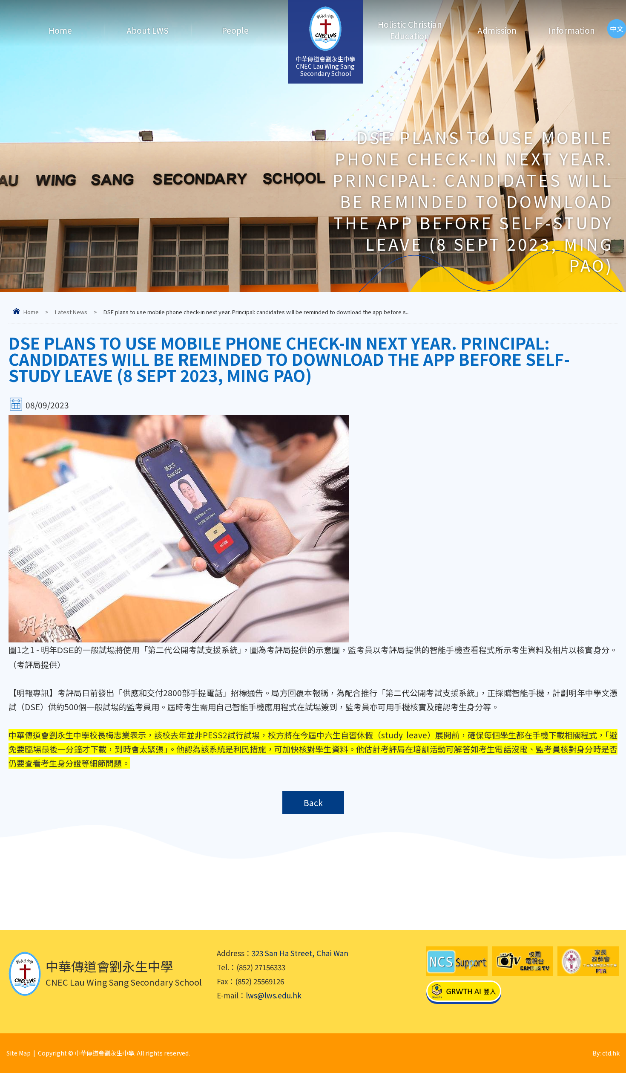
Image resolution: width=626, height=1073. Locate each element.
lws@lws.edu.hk (274, 995)
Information (571, 30)
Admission (497, 30)
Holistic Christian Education (410, 29)
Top (604, 1037)
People (235, 30)
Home (60, 30)
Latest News (71, 312)
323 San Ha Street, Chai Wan (300, 953)
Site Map (18, 1053)
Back (313, 802)
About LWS (147, 30)
